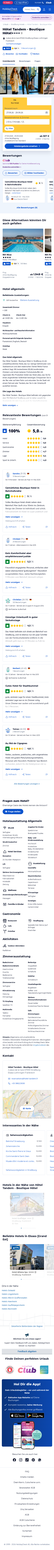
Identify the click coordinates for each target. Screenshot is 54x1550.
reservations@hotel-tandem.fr (24, 1078)
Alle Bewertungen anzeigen (26, 783)
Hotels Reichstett (9, 1309)
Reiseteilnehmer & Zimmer (16, 117)
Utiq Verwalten (27, 1509)
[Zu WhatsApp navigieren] (39, 1460)
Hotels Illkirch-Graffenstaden (14, 1297)
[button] (21, 80)
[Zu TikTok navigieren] (27, 1460)
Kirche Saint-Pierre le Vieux (18, 1151)
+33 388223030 (18, 1083)
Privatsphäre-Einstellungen (27, 1504)
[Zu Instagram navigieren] (21, 1460)
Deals (7, 3)
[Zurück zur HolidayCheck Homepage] (10, 9)
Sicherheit (27, 1531)
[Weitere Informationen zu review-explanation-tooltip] (34, 48)
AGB (27, 1515)
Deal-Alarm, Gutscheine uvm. (27, 1482)
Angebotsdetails (39, 1045)
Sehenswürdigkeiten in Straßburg (21, 1170)
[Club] (17, 19)
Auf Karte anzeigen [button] (13, 44)
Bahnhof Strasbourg (15, 1141)
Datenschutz (27, 1498)
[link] (44, 9)
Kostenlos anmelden (40, 18)
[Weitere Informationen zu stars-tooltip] (21, 33)
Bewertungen (24, 61)
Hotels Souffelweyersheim (13, 1305)
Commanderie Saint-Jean (17, 1156)
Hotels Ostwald (8, 1290)
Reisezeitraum (11, 108)
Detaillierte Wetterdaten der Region (27, 1326)
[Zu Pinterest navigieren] (33, 1460)
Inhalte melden (27, 1477)
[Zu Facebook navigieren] (14, 1460)
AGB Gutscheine (27, 1520)
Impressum (27, 1536)
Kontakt (38, 3)
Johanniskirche (13, 1146)
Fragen (37, 61)
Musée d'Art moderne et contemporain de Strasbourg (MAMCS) (21, 1161)
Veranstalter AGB (27, 1488)
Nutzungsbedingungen (27, 1493)
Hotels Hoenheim (9, 1301)
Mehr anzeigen (9, 405)
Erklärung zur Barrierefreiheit (27, 1525)
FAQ (27, 1471)
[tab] (15, 101)
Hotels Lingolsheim (10, 1294)
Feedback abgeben (27, 1351)
